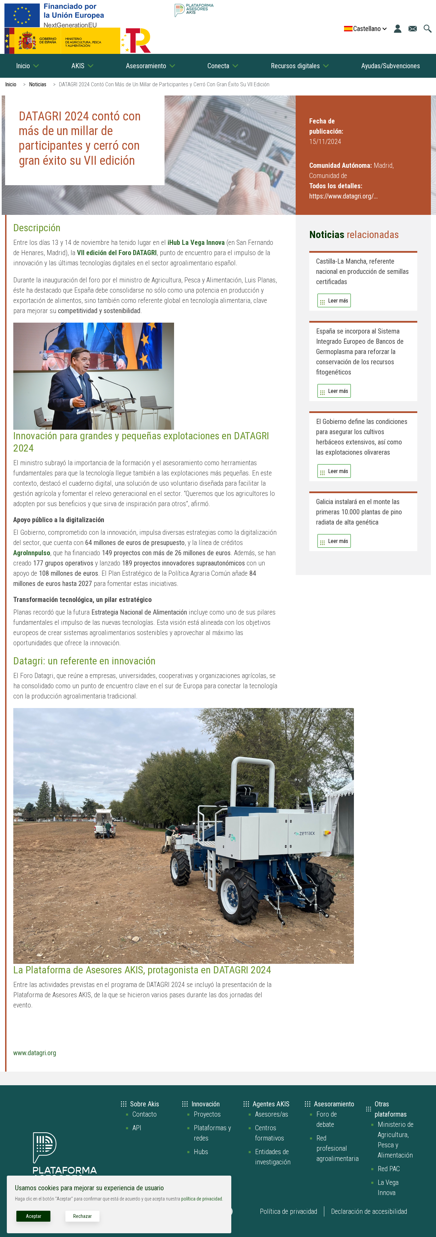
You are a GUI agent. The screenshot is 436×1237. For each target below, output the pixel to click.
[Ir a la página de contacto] (412, 28)
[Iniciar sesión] (397, 28)
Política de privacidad (288, 1211)
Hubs (201, 1152)
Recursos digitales (295, 66)
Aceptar (33, 1216)
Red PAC (389, 1169)
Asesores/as (271, 1114)
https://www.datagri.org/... (343, 196)
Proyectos (207, 1114)
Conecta (218, 66)
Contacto (145, 1114)
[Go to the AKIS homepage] (194, 10)
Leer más (338, 300)
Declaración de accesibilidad (369, 1211)
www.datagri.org (34, 1053)
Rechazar (82, 1216)
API (137, 1128)
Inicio (23, 66)
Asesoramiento (146, 66)
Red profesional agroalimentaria (337, 1148)
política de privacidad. (202, 1199)
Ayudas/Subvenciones (390, 66)
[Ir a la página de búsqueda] (427, 28)
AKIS (78, 66)
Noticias (37, 84)
